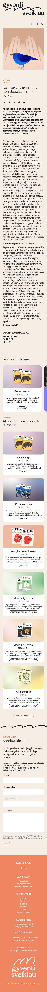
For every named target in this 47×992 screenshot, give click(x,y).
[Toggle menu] (4, 24)
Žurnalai (23, 876)
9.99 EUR (22, 408)
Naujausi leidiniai (23, 884)
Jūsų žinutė (7, 810)
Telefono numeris (9, 799)
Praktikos (23, 898)
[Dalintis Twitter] (4, 102)
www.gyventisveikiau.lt (23, 924)
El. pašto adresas (10, 787)
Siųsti (6, 843)
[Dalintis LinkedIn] (14, 102)
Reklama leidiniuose (23, 886)
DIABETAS (24, 332)
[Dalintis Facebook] (9, 102)
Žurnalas (23, 909)
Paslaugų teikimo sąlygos (32, 838)
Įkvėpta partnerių (23, 912)
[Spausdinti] (19, 102)
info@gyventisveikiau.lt (23, 927)
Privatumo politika (14, 838)
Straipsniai (23, 894)
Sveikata (6, 80)
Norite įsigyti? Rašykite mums (23, 612)
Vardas (6, 775)
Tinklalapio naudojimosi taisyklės (23, 950)
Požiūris (23, 904)
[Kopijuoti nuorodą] (24, 102)
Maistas (23, 906)
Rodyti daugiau (23, 715)
